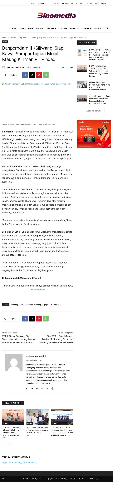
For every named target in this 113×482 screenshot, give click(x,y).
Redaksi (79, 3)
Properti (62, 28)
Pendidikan (50, 28)
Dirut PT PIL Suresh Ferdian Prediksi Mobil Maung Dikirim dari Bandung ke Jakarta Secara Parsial (56, 339)
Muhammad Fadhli (16, 67)
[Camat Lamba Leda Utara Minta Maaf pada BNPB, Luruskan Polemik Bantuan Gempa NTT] (82, 98)
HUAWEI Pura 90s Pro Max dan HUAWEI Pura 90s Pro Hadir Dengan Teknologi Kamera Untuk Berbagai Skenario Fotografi (99, 55)
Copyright (55, 3)
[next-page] (8, 445)
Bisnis (23, 28)
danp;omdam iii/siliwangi (31, 304)
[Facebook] (25, 75)
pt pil (46, 304)
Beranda (5, 37)
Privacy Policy (67, 3)
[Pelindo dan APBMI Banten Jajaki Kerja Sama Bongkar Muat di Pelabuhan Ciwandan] (37, 417)
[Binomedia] (56, 15)
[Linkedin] (32, 388)
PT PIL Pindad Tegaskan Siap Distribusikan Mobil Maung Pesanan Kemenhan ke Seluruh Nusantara (19, 339)
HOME (32, 3)
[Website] (52, 388)
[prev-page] (4, 445)
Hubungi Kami (100, 3)
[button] (107, 28)
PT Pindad (55, 304)
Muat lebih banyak (93, 111)
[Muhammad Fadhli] (4, 67)
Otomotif (74, 28)
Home (14, 28)
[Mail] (37, 388)
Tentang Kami (43, 3)
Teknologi (86, 28)
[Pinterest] (39, 75)
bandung (14, 304)
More (96, 28)
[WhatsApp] (46, 75)
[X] (32, 75)
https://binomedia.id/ (34, 360)
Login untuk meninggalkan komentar (19, 462)
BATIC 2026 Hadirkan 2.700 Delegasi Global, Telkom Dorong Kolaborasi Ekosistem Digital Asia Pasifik (13, 433)
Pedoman (88, 3)
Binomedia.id (38, 289)
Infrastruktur (35, 28)
